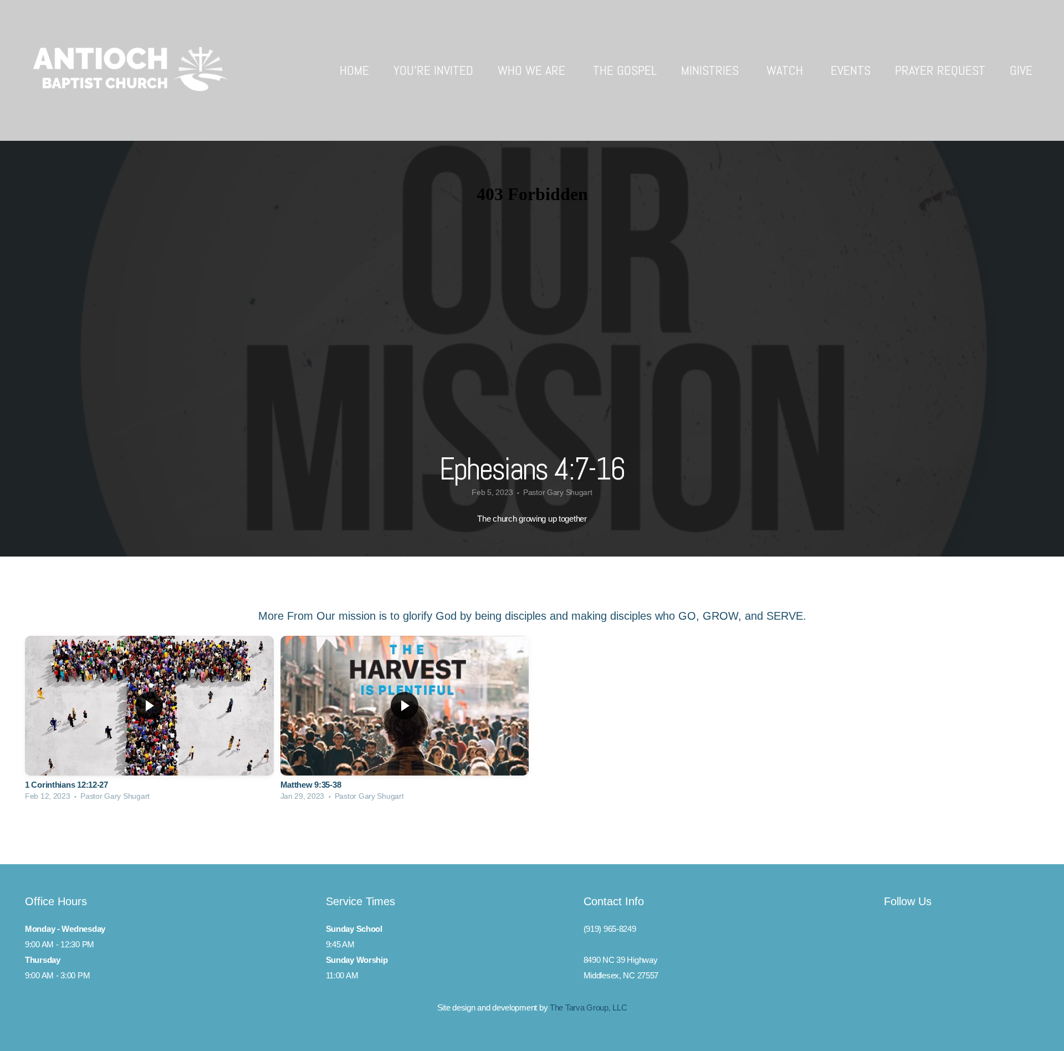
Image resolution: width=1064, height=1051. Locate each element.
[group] (149, 721)
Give (1021, 70)
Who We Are (533, 70)
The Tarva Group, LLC (588, 1007)
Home (354, 70)
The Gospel (625, 70)
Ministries (711, 70)
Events (851, 70)
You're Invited (433, 70)
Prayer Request (940, 70)
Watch (786, 70)
